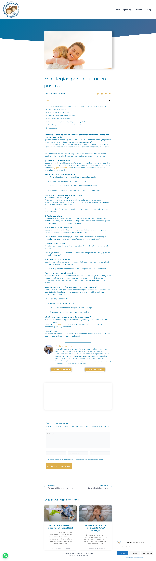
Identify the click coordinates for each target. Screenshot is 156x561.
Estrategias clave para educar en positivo (61, 115)
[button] (98, 94)
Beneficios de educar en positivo (58, 112)
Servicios (138, 10)
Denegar (134, 553)
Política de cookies (129, 557)
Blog (149, 10)
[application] (143, 9)
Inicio (118, 10)
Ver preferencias (147, 553)
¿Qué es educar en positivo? (57, 109)
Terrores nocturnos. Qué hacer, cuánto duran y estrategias (95, 528)
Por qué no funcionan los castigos (59, 119)
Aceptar (122, 553)
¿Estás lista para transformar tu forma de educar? (64, 125)
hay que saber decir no (61, 167)
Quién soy (127, 10)
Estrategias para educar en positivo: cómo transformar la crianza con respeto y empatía (77, 106)
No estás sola (52, 128)
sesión (58, 324)
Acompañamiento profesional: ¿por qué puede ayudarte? (67, 122)
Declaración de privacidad (138, 557)
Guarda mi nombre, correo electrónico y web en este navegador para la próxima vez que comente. (76, 459)
